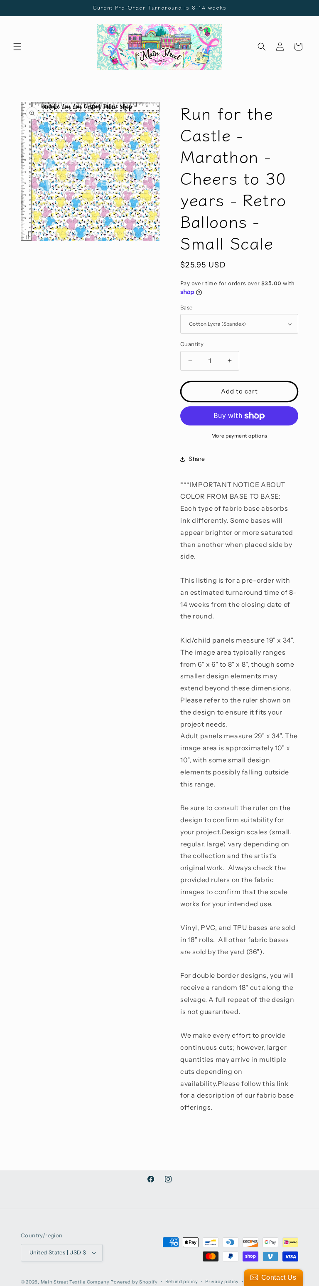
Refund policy (181, 1281)
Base (186, 307)
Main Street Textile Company (75, 1282)
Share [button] (197, 458)
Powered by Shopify (134, 1282)
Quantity (192, 344)
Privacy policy (222, 1281)
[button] (17, 46)
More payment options (239, 436)
